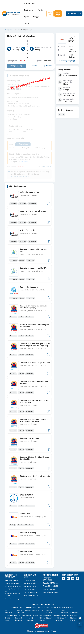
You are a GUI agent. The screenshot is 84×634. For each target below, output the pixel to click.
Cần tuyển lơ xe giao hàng (29, 438)
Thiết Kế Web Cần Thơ (31, 595)
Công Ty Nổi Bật (29, 580)
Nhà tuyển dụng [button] (73, 13)
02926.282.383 (51, 613)
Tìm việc (40, 10)
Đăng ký (50, 13)
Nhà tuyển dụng (29, 3)
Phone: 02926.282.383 (50, 586)
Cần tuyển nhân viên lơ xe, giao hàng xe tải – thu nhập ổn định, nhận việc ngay (35, 345)
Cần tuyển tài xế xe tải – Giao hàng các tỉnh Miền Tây (34, 326)
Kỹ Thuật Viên (25, 514)
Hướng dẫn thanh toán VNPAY (12, 595)
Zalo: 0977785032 (49, 589)
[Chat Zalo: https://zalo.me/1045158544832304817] (72, 578)
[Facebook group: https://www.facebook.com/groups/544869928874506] (68, 578)
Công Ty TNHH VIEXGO (71, 38)
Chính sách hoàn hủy (12, 599)
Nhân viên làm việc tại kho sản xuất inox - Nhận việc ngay (33, 307)
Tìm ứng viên (28, 10)
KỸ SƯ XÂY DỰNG (26, 495)
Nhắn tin (49, 66)
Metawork (40, 631)
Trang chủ (8, 30)
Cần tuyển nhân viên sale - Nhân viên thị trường (34, 382)
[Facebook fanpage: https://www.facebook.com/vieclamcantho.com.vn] (63, 578)
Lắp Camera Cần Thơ (31, 592)
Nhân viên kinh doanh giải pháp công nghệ (34, 250)
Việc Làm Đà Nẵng (30, 583)
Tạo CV (26, 17)
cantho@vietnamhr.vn (50, 592)
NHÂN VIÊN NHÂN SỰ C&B (29, 192)
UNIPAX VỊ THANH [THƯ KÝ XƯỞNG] (33, 211)
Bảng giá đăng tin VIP (12, 583)
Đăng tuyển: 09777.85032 (47, 579)
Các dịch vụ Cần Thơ (31, 589)
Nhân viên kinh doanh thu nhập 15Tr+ (34, 268)
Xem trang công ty (66, 61)
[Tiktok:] (77, 578)
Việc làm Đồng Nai (30, 586)
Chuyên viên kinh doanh (29, 287)
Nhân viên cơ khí (26, 552)
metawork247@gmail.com (69, 613)
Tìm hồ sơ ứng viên (11, 580)
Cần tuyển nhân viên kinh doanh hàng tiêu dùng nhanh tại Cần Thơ (34, 420)
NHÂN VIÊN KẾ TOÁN (27, 230)
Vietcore (54, 631)
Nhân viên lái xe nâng (28, 533)
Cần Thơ (61, 114)
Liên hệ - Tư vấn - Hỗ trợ (12, 590)
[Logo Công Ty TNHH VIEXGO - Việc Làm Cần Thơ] (62, 39)
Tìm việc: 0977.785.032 (50, 583)
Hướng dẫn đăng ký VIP (13, 586)
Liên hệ (26, 23)
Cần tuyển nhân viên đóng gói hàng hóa (35, 363)
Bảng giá (36, 17)
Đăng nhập (58, 13)
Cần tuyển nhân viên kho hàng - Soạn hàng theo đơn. (34, 401)
